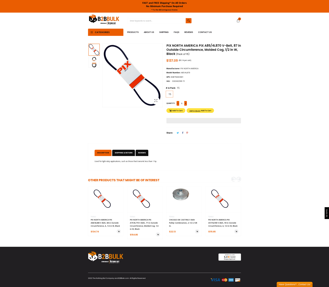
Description (103, 153)
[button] (203, 120)
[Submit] (119, 231)
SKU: (168, 81)
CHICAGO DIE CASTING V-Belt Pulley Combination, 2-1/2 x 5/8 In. (183, 222)
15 (169, 94)
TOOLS (93, 217)
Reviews (142, 153)
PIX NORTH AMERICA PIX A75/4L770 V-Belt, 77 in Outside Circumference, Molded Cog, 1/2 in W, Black (144, 224)
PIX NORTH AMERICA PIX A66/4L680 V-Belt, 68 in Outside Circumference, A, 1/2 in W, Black (105, 222)
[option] (95, 50)
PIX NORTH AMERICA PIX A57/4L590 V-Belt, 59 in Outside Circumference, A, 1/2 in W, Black (222, 222)
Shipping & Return (123, 153)
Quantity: (170, 103)
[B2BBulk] (104, 20)
